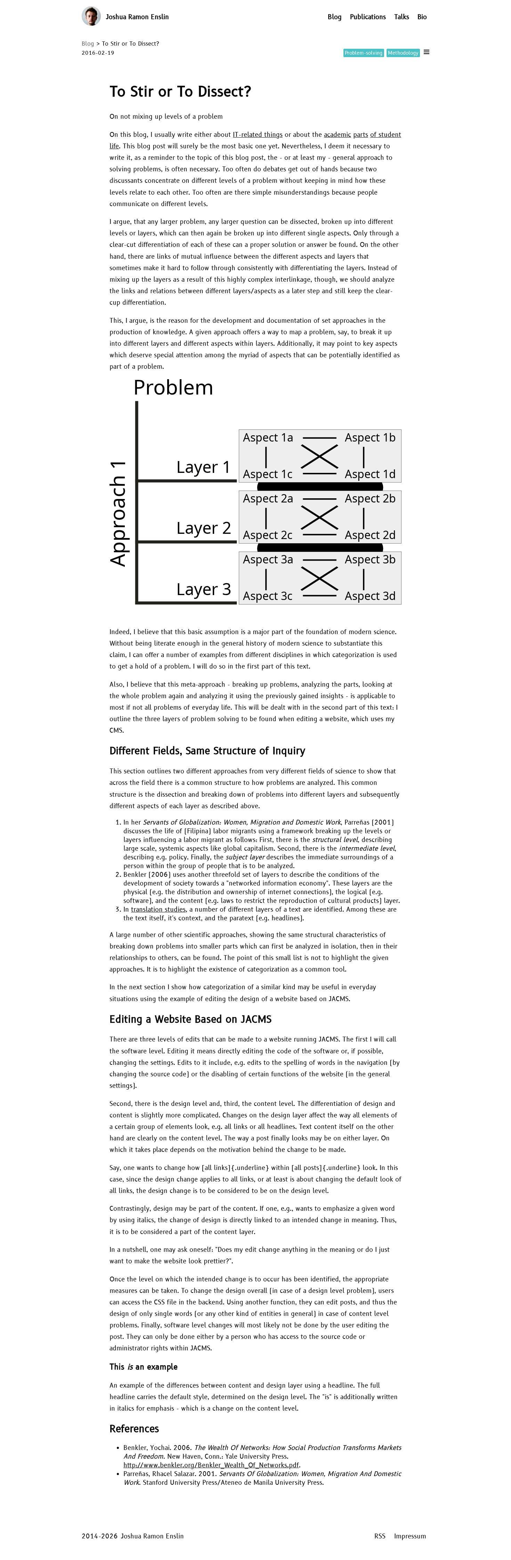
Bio (422, 17)
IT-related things (258, 135)
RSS (380, 1536)
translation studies (158, 909)
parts (360, 135)
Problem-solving (363, 53)
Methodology (403, 53)
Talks (401, 17)
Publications (368, 17)
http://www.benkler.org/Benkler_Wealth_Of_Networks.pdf (211, 1465)
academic (337, 135)
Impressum (410, 1536)
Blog (335, 17)
